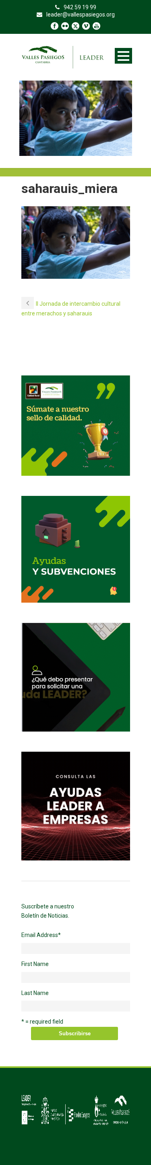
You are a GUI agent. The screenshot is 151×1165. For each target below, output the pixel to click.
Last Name (35, 993)
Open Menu (123, 56)
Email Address (41, 935)
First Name (35, 964)
